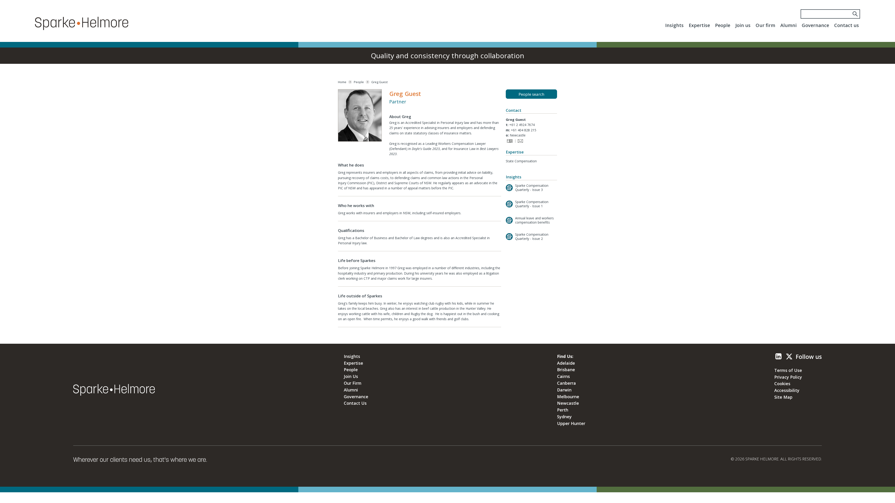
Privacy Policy (788, 377)
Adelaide (566, 363)
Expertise (699, 25)
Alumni (788, 25)
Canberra (566, 383)
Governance (815, 25)
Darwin (564, 390)
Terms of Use (788, 370)
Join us (742, 25)
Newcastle (568, 403)
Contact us (846, 25)
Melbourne (568, 396)
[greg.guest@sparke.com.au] (519, 141)
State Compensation (521, 161)
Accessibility (786, 390)
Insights (674, 25)
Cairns (563, 376)
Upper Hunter (571, 423)
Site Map (783, 397)
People (722, 25)
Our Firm (352, 383)
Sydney (564, 416)
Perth (562, 410)
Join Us (351, 376)
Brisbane (566, 369)
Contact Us (355, 403)
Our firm (765, 25)
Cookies (782, 383)
